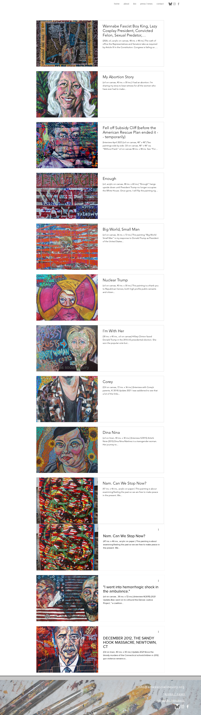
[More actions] (159, 529)
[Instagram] (174, 4)
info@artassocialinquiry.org (161, 687)
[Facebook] (178, 4)
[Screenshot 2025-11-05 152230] (170, 4)
